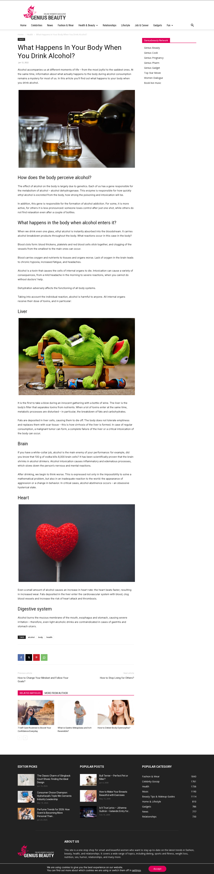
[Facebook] (21, 657)
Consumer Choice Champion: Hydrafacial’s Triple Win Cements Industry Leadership (54, 796)
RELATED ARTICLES (30, 693)
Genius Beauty (152, 47)
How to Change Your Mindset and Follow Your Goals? (43, 679)
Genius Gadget (152, 67)
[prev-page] (20, 738)
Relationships (109, 25)
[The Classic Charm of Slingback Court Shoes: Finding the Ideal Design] (26, 780)
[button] (192, 25)
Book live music (152, 82)
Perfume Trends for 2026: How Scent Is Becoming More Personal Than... (53, 812)
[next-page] (25, 738)
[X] (28, 657)
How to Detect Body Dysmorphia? (114, 728)
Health (30, 34)
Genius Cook (151, 52)
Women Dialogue (153, 77)
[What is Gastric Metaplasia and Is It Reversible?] (76, 712)
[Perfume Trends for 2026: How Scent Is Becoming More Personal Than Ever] (26, 813)
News (50, 25)
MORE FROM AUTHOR (56, 693)
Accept (157, 868)
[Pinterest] (36, 657)
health (49, 637)
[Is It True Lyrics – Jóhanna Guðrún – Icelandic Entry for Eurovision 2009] (88, 812)
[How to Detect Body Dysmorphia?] (116, 712)
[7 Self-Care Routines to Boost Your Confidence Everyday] (36, 712)
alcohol (31, 637)
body (40, 637)
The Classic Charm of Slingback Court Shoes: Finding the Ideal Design (53, 779)
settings (136, 870)
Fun (168, 25)
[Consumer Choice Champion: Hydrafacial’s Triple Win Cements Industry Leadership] (26, 797)
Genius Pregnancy (154, 57)
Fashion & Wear (66, 25)
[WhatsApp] (44, 657)
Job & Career (142, 25)
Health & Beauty (86, 25)
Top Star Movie (152, 72)
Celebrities (36, 25)
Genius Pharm (151, 62)
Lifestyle (125, 25)
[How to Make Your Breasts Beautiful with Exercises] (88, 796)
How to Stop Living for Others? (117, 677)
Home (23, 25)
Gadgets (157, 25)
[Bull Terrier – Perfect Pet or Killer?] (88, 780)
